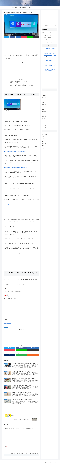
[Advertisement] (21, 46)
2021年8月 (44, 125)
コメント (6, 429)
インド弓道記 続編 (45, 39)
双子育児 (43, 136)
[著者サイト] (9, 355)
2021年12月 (44, 116)
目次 (20, 79)
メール (5, 446)
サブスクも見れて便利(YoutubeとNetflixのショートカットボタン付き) (22, 85)
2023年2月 (44, 102)
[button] (56, 25)
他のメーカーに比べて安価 (15, 82)
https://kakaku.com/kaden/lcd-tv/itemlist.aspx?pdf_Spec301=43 (15, 151)
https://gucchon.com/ (7, 323)
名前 (5, 443)
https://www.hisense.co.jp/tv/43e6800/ (10, 204)
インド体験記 (44, 134)
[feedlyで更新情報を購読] (21, 355)
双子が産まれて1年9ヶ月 (46, 32)
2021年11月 (44, 118)
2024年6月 (44, 95)
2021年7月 (44, 127)
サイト (5, 450)
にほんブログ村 (6, 296)
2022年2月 (44, 111)
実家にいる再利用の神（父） (47, 42)
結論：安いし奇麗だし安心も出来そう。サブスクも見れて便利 (20, 81)
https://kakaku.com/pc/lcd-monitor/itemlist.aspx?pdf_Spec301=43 (15, 167)
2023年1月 (44, 104)
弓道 (43, 138)
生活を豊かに (44, 143)
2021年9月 (44, 123)
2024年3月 (44, 97)
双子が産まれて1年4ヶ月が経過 (47, 37)
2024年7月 (44, 93)
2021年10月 (44, 120)
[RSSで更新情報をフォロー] (33, 355)
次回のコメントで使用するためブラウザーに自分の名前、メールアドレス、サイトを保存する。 (22, 453)
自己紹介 (43, 145)
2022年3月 (44, 109)
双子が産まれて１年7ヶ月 (46, 35)
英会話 (43, 148)
